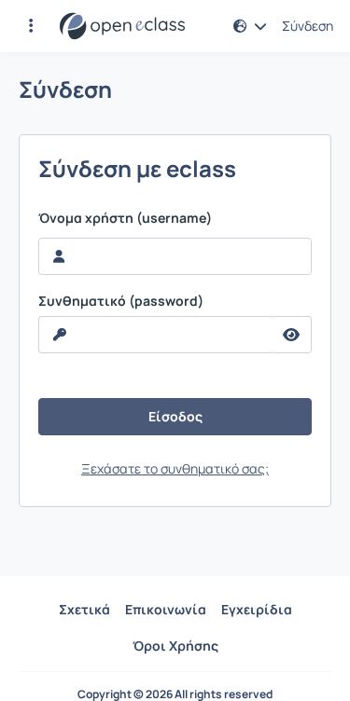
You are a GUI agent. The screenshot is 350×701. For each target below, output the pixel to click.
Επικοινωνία (165, 609)
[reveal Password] (292, 334)
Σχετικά (84, 609)
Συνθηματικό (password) (120, 301)
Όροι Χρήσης (175, 645)
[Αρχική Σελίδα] (122, 26)
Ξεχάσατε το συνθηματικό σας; (175, 468)
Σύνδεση (307, 26)
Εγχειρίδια (256, 609)
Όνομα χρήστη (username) (125, 218)
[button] (31, 26)
